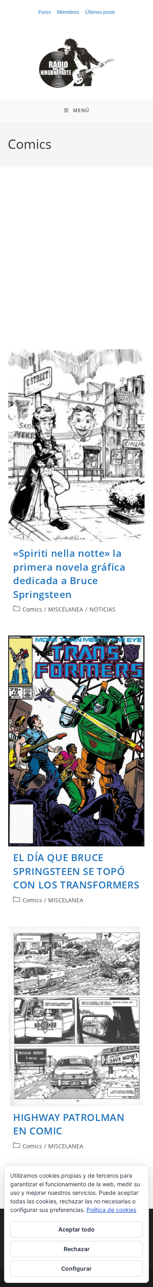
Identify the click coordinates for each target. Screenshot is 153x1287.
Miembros (68, 12)
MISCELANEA (65, 609)
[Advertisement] (76, 268)
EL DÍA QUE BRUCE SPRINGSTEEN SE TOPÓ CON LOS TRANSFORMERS (76, 871)
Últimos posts (100, 12)
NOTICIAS (102, 609)
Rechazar (77, 1248)
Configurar (76, 1268)
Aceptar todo (76, 1229)
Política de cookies (111, 1209)
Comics (32, 609)
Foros (44, 12)
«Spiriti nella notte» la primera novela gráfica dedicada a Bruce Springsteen (69, 573)
